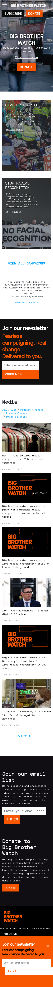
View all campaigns (26, 263)
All (4, 409)
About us (10, 934)
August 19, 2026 (12, 469)
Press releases (16, 413)
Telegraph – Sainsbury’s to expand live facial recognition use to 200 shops (26, 715)
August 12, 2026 (12, 523)
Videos (38, 409)
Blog (13, 409)
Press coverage (16, 416)
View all (26, 736)
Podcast (25, 409)
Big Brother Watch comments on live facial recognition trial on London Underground (25, 564)
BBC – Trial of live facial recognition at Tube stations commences (22, 459)
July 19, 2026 (10, 620)
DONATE (34, 13)
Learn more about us (26, 302)
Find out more (26, 57)
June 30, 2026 (10, 674)
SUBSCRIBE (13, 13)
